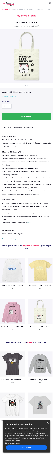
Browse (5, 9)
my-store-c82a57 (31, 26)
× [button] (48, 423)
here (28, 222)
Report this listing (9, 239)
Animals (40, 9)
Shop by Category (26, 9)
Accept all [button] (26, 448)
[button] (26, 443)
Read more (16, 441)
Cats (48, 9)
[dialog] (26, 436)
